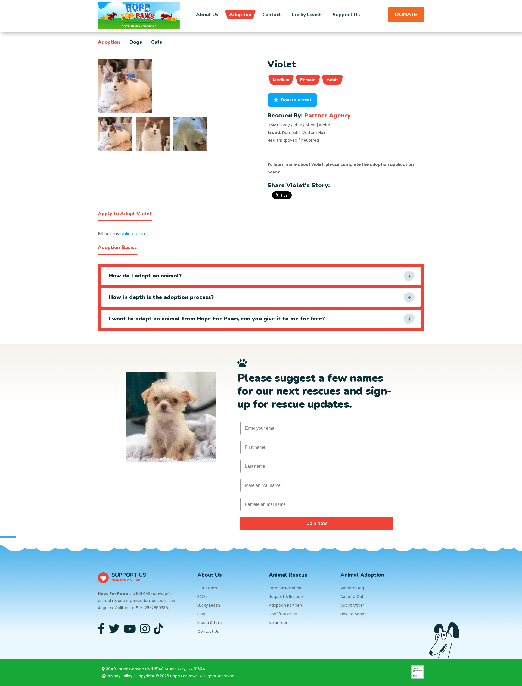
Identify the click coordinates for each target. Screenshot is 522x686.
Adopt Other (352, 605)
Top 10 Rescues (283, 614)
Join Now (317, 523)
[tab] (115, 134)
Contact (271, 14)
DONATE (406, 14)
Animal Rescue (288, 575)
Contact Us (208, 631)
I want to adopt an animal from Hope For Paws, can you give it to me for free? (217, 318)
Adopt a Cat (351, 596)
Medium (281, 80)
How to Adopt (353, 614)
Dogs (135, 42)
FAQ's (202, 596)
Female (308, 80)
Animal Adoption (362, 575)
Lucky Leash (307, 14)
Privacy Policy (119, 676)
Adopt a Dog (352, 588)
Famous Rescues (285, 588)
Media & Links (210, 622)
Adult (332, 80)
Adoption (240, 14)
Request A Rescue (286, 596)
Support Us (346, 14)
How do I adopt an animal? (145, 275)
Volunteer (278, 622)
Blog (201, 614)
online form (132, 233)
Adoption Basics (117, 247)
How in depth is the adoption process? (161, 297)
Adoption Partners (286, 605)
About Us (207, 14)
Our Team (207, 588)
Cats (156, 42)
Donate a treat (296, 100)
